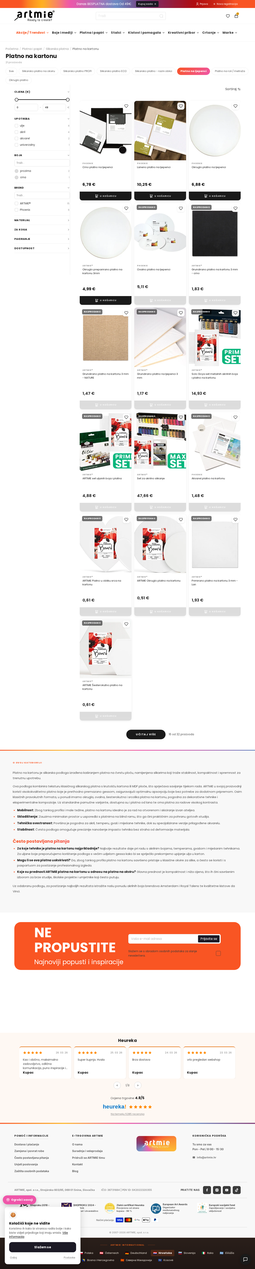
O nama (77, 1144)
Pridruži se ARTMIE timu (88, 1157)
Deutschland (136, 1253)
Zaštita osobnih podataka (31, 1171)
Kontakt (77, 1164)
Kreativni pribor (181, 32)
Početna (12, 49)
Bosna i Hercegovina (98, 1260)
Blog (75, 1171)
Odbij (13, 1257)
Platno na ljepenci (193, 71)
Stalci (116, 32)
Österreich (109, 1253)
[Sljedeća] (137, 1085)
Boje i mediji (62, 32)
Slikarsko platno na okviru (38, 71)
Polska (86, 1253)
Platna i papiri (92, 32)
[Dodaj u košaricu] (105, 196)
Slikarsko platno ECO (113, 71)
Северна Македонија (136, 1260)
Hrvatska (162, 1253)
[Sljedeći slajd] (124, 130)
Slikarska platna (57, 49)
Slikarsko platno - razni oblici (153, 71)
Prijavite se (208, 938)
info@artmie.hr (206, 1157)
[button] (233, 89)
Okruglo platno (18, 80)
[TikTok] (237, 1190)
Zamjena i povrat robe (29, 1151)
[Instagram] (217, 1190)
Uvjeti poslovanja (26, 1164)
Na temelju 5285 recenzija (127, 1114)
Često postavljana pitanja (31, 1157)
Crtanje (209, 32)
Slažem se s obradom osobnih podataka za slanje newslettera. (162, 953)
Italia (207, 1253)
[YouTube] (227, 1190)
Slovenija (186, 1253)
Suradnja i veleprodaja (87, 1151)
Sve (11, 71)
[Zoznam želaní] (228, 16)
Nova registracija (227, 4)
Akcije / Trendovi (30, 32)
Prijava (204, 4)
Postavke (69, 1257)
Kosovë (165, 1260)
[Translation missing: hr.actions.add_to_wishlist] (126, 106)
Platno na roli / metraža (230, 71)
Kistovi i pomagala (144, 32)
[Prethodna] (117, 1085)
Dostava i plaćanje (26, 1144)
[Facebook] (207, 1190)
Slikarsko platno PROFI (77, 71)
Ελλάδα (227, 1253)
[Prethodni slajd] (87, 130)
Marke (228, 32)
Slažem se (42, 1247)
